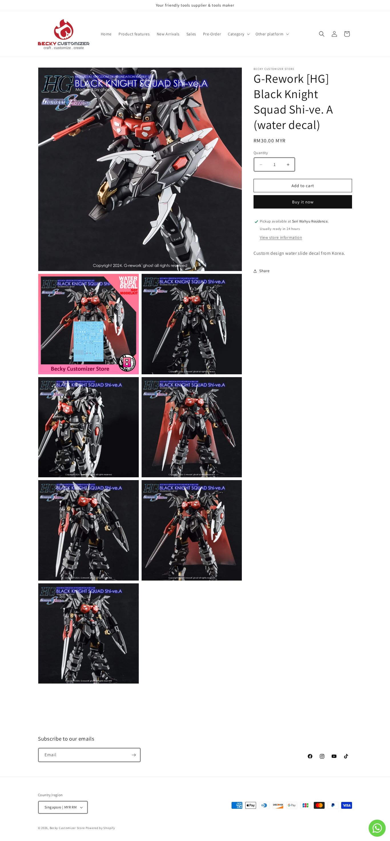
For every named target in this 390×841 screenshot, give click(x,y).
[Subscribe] (133, 755)
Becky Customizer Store (67, 828)
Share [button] (264, 271)
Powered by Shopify (100, 828)
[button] (238, 34)
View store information (281, 237)
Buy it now (303, 202)
